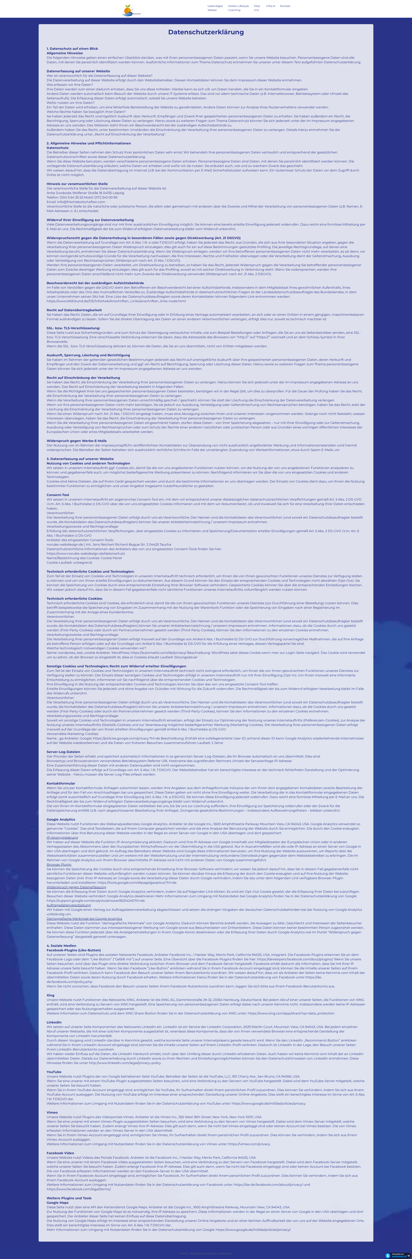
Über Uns (257, 8)
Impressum (226, 1253)
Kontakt (285, 6)
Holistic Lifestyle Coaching (238, 8)
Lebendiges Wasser (215, 8)
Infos (269, 6)
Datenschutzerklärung (203, 1253)
